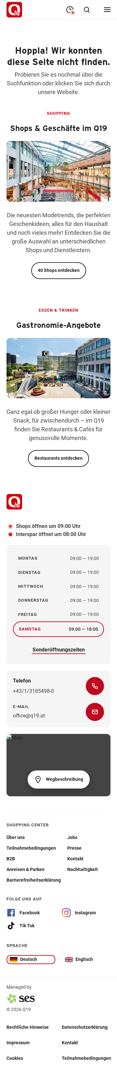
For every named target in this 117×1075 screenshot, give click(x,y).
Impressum (18, 1042)
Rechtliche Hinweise (27, 1027)
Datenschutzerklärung (85, 1027)
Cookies (14, 1058)
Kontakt (70, 1042)
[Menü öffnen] (107, 9)
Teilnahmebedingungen (86, 1058)
